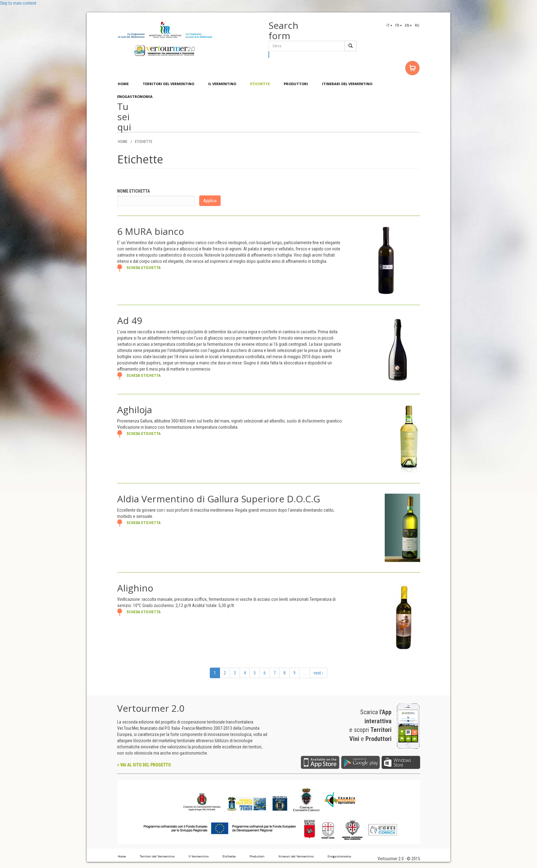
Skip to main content (18, 3)
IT (388, 25)
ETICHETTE (260, 83)
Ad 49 (129, 320)
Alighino (135, 588)
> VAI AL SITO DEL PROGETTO (144, 764)
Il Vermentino (199, 856)
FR (397, 25)
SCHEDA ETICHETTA (143, 268)
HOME (123, 83)
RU (417, 25)
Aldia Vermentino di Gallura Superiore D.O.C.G (218, 498)
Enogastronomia (339, 856)
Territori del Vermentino (157, 856)
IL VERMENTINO (222, 83)
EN (407, 25)
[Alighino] (403, 616)
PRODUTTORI (296, 83)
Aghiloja (134, 409)
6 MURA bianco (150, 231)
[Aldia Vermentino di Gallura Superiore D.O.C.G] (402, 527)
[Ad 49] (397, 349)
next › (318, 672)
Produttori (257, 856)
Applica (210, 200)
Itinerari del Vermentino (296, 856)
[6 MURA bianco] (386, 260)
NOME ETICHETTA (133, 191)
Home (122, 856)
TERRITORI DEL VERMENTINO (168, 83)
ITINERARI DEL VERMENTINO (347, 83)
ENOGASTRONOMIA (135, 96)
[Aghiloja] (407, 438)
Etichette (229, 856)
